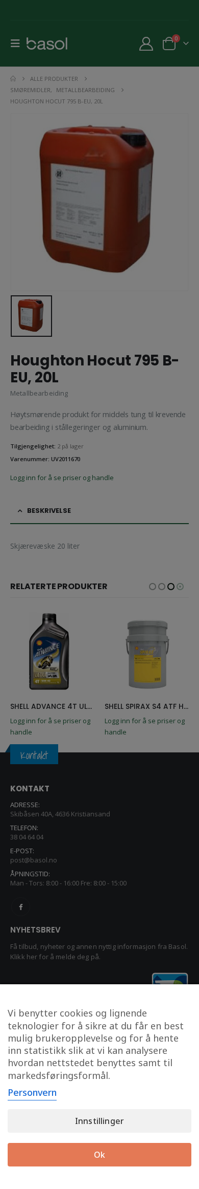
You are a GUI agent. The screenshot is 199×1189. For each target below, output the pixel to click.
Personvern (32, 1092)
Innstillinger (99, 1121)
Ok (99, 1154)
